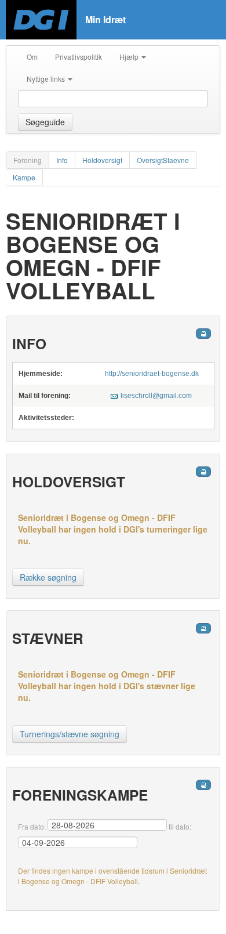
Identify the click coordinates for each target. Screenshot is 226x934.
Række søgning (48, 577)
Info (62, 160)
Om (32, 56)
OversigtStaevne (163, 160)
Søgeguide (45, 122)
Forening (27, 160)
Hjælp (129, 56)
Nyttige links (47, 79)
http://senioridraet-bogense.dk (152, 374)
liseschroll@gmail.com (156, 396)
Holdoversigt (102, 160)
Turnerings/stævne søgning (69, 734)
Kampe (24, 177)
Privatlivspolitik (78, 56)
